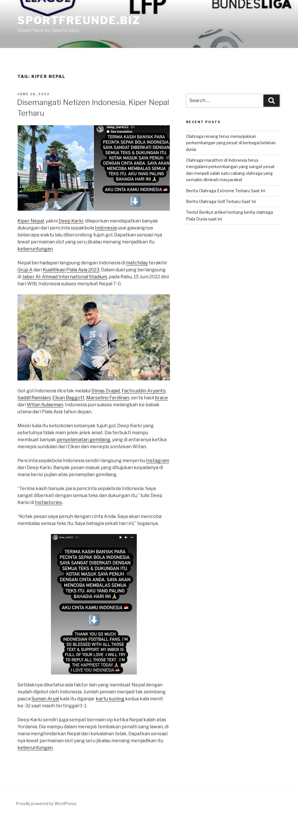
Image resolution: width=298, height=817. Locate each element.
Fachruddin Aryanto (144, 391)
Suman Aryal (45, 699)
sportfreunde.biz (79, 20)
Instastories (48, 502)
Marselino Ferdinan (107, 398)
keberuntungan (35, 249)
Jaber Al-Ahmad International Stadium (64, 277)
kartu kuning (110, 699)
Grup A (25, 270)
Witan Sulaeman (45, 404)
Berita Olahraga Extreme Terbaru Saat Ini (225, 190)
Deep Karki (70, 221)
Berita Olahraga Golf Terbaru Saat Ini (221, 201)
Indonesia (106, 228)
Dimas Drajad (105, 391)
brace (161, 398)
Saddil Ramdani (34, 398)
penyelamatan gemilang (83, 439)
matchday (137, 263)
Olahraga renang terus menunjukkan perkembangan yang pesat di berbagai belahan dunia (231, 143)
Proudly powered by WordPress (46, 803)
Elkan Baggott (68, 398)
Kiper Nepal (30, 221)
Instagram (157, 460)
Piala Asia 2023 (82, 270)
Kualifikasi (54, 270)
